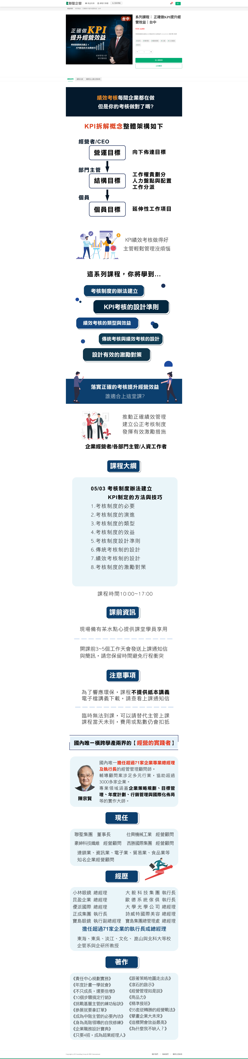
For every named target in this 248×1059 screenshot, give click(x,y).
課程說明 (70, 79)
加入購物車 (159, 60)
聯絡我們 (165, 1054)
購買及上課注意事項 (93, 79)
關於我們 (155, 1054)
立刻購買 (159, 66)
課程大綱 (80, 79)
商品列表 (91, 3)
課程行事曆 (104, 3)
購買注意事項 (177, 1054)
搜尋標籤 (117, 3)
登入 (178, 3)
